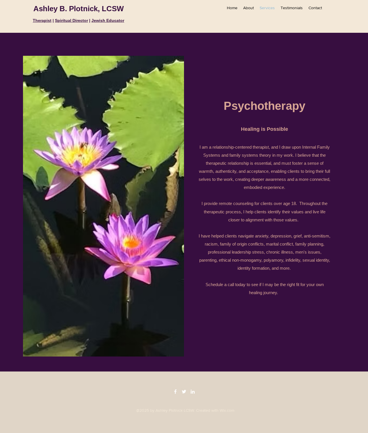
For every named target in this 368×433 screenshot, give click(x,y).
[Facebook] (175, 391)
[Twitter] (184, 391)
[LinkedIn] (192, 391)
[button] (264, 333)
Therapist (42, 20)
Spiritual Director (71, 20)
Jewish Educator (107, 20)
